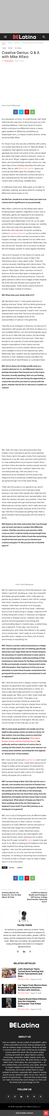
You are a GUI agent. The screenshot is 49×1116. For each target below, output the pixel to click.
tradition (19, 867)
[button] (5, 36)
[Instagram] (17, 952)
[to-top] (46, 1112)
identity (11, 867)
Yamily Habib (8, 61)
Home (4, 43)
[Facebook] (15, 112)
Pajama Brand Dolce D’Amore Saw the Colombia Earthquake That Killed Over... (32, 1002)
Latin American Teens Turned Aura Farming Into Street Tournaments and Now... (31, 972)
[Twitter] (21, 112)
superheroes (30, 760)
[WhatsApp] (32, 112)
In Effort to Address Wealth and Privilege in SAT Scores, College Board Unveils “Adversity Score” (37, 897)
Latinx (29, 840)
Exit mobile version (24, 1113)
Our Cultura (18, 48)
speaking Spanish (17, 233)
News (10, 43)
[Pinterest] (26, 112)
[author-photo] (24, 922)
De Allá (16, 43)
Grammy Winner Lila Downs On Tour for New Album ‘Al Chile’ (11, 895)
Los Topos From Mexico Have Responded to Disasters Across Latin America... (32, 987)
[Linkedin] (24, 952)
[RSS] (34, 1096)
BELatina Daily (23, 979)
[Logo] (24, 1029)
